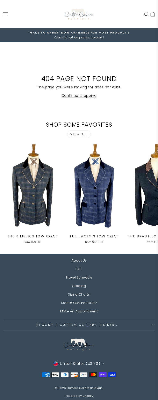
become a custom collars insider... (78, 325)
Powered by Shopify (79, 396)
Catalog (79, 285)
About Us (79, 260)
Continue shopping (79, 95)
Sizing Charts (79, 294)
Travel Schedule (79, 277)
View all (79, 134)
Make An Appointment (79, 311)
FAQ (79, 269)
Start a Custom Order (79, 303)
